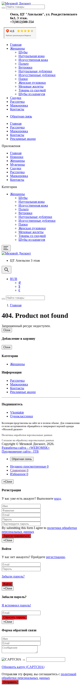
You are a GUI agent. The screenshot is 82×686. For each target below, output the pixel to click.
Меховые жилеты (31, 86)
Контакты (17, 109)
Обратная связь (21, 116)
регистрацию (55, 557)
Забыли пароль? (13, 576)
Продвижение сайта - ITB (20, 451)
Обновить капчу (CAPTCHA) (23, 667)
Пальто (24, 63)
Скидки (15, 98)
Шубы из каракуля (32, 94)
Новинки (16, 157)
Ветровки (25, 67)
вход (57, 498)
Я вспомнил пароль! (16, 605)
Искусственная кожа (33, 60)
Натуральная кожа (32, 56)
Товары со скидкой (32, 90)
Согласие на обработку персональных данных (28, 440)
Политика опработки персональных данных (27, 435)
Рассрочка (17, 101)
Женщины (17, 48)
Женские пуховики (32, 82)
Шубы (23, 52)
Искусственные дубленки (37, 75)
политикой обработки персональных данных (39, 676)
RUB (13, 279)
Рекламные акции (23, 139)
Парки (23, 79)
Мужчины (17, 164)
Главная (15, 44)
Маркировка (19, 105)
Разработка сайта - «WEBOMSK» (26, 447)
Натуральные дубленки (35, 71)
